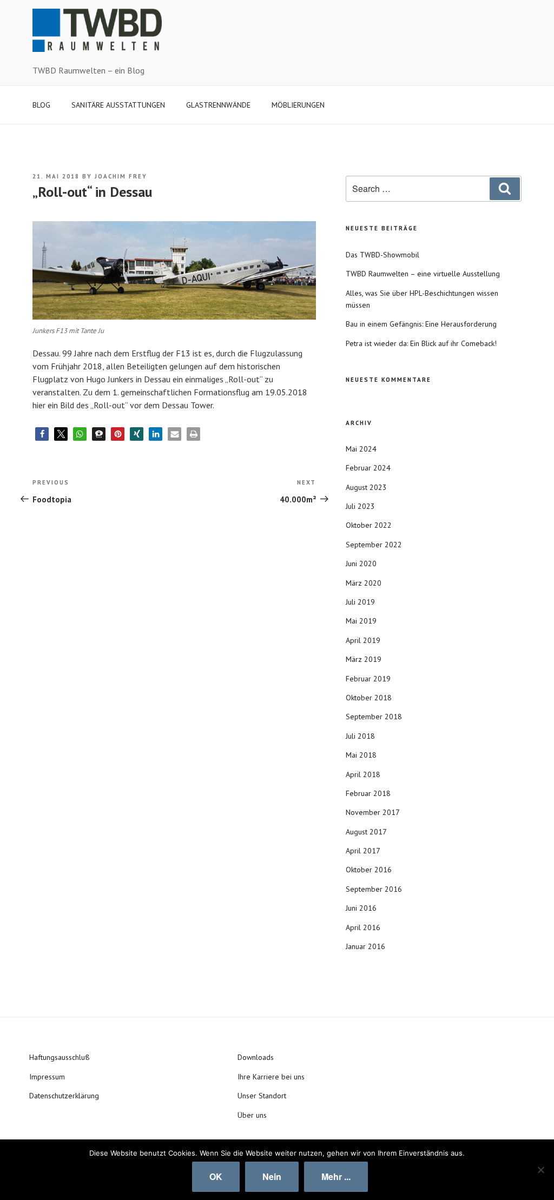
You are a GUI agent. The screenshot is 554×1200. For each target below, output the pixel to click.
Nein (271, 1176)
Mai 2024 (361, 449)
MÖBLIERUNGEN (298, 105)
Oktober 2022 (369, 525)
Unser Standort (262, 1095)
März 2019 (363, 659)
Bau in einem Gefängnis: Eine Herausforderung (421, 324)
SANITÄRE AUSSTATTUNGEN (118, 105)
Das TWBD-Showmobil (382, 255)
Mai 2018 (361, 755)
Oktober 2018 (369, 697)
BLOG (41, 105)
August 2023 (366, 487)
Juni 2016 (361, 908)
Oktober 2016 (369, 869)
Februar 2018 (368, 793)
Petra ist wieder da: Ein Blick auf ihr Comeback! (421, 343)
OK (215, 1176)
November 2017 (373, 812)
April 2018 (363, 774)
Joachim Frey (121, 176)
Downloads (256, 1057)
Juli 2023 (360, 506)
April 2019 (363, 640)
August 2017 (366, 832)
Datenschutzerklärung (64, 1095)
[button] (42, 434)
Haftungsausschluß (59, 1057)
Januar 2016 (365, 946)
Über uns (252, 1115)
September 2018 (374, 716)
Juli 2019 (360, 602)
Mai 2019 (361, 621)
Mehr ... (336, 1176)
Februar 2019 (368, 679)
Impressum (47, 1077)
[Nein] (540, 1169)
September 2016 (374, 889)
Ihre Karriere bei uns (271, 1077)
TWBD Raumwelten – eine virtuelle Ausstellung (423, 274)
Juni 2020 (361, 563)
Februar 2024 (368, 468)
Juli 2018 (360, 736)
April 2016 (363, 927)
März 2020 (363, 583)
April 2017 (363, 851)
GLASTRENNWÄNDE (218, 105)
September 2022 (374, 544)
